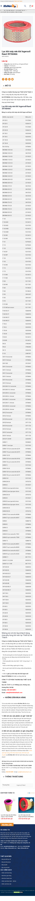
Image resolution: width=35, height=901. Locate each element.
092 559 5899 (11, 690)
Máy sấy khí (4, 864)
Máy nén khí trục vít (6, 859)
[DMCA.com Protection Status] (18, 892)
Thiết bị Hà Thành (18, 1)
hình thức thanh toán (15, 752)
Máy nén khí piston (6, 862)
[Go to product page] (9, 805)
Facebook (3, 79)
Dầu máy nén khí (5, 867)
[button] (1, 6)
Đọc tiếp (13, 800)
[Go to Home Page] (0, 10)
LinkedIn (9, 79)
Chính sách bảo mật (6, 884)
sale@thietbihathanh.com (14, 692)
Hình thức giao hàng (6, 875)
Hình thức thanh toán (7, 878)
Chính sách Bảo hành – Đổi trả (9, 881)
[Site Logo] (10, 6)
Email (12, 79)
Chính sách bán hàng (7, 872)
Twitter (6, 79)
